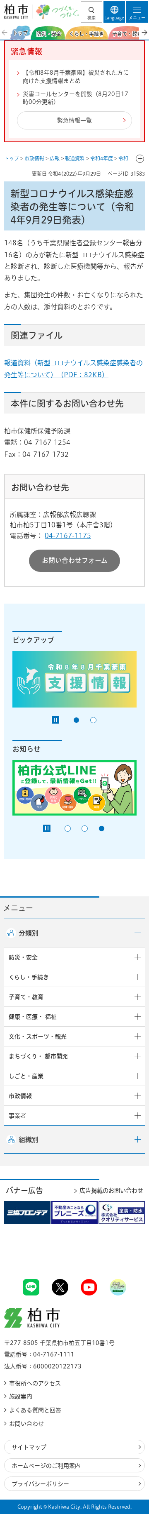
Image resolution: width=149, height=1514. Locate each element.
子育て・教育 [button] (26, 997)
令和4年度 (101, 158)
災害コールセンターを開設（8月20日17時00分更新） (75, 98)
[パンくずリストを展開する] (140, 159)
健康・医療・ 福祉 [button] (33, 1017)
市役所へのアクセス (35, 1383)
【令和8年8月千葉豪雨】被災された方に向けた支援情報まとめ (76, 77)
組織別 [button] (28, 1139)
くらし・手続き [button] (29, 977)
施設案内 (20, 1396)
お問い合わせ (26, 1424)
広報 (55, 158)
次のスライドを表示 (144, 33)
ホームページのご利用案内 (46, 1466)
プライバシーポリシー (40, 1484)
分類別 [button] (28, 933)
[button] (91, 12)
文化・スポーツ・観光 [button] (38, 1036)
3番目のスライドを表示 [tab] (102, 828)
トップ (11, 158)
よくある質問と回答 (35, 1410)
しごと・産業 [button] (26, 1076)
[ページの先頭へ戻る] (123, 1254)
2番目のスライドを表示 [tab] (93, 720)
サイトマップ (29, 1447)
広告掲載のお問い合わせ (111, 1190)
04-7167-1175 (68, 535)
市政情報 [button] (20, 1096)
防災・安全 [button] (23, 957)
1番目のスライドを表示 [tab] (76, 720)
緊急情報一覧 (74, 120)
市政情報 (34, 158)
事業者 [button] (17, 1116)
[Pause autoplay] (55, 720)
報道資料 (75, 158)
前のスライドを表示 (5, 33)
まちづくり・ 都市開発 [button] (38, 1056)
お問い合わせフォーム (75, 560)
